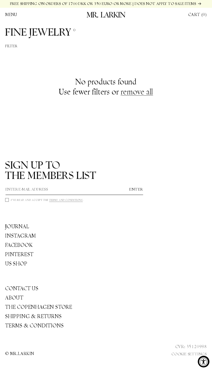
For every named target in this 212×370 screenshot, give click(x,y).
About (14, 298)
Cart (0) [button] (197, 14)
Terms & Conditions (34, 325)
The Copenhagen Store (38, 307)
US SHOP (16, 264)
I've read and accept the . (47, 200)
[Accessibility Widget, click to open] (203, 361)
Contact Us (22, 288)
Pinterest (19, 254)
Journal (17, 226)
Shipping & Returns (33, 316)
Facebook (19, 245)
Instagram (20, 236)
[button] (11, 14)
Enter (136, 189)
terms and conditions (66, 200)
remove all (137, 92)
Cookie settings (189, 354)
